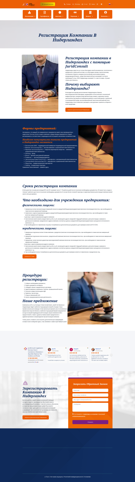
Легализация (29, 16)
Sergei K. (76, 348)
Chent (47, 477)
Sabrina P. (98, 348)
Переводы (74, 16)
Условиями (87, 477)
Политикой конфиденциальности (73, 477)
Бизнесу (88, 16)
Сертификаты (44, 16)
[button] (110, 4)
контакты (104, 16)
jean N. (54, 348)
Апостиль (58, 16)
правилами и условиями (90, 414)
